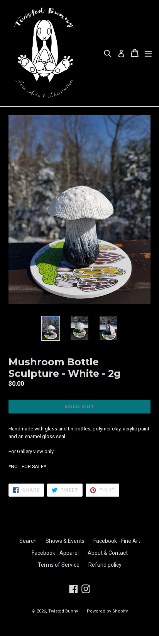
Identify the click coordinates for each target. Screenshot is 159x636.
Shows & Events (65, 541)
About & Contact (108, 553)
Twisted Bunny (63, 611)
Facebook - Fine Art (116, 541)
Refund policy (105, 565)
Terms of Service (59, 565)
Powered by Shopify (107, 611)
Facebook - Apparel (55, 553)
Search (28, 541)
